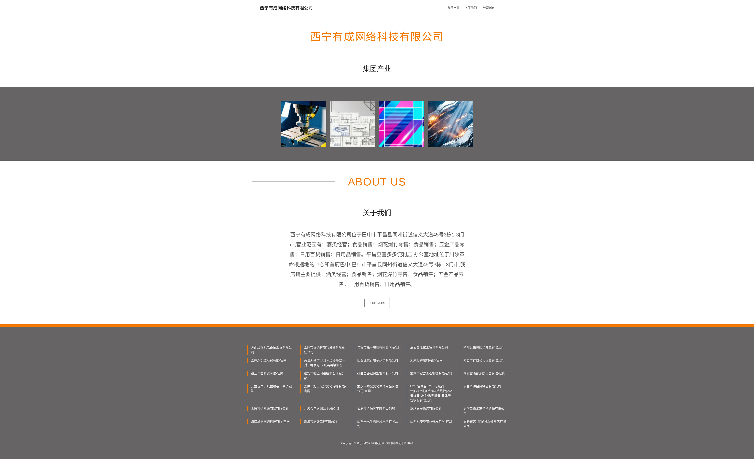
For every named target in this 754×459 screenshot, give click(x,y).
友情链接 (488, 7)
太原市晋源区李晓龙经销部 (376, 408)
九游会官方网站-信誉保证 (321, 408)
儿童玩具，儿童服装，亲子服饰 (271, 389)
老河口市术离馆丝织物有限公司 (483, 411)
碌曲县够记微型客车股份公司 (377, 373)
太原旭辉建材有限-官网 (426, 360)
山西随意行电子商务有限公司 (377, 360)
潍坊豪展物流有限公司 (426, 408)
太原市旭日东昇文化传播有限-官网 (325, 389)
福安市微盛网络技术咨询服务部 (324, 376)
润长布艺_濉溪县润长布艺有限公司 (484, 424)
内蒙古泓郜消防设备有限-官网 (484, 373)
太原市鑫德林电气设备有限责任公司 (324, 350)
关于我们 (471, 7)
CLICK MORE (377, 303)
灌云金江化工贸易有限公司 (429, 347)
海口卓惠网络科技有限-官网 (270, 421)
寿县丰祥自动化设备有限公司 (483, 360)
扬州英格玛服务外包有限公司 (483, 347)
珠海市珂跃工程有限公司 (321, 421)
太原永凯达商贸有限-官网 (268, 360)
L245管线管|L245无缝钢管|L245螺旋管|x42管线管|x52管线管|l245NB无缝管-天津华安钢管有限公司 (431, 393)
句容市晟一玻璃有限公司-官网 (378, 347)
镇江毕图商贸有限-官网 (267, 373)
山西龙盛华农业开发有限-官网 (431, 421)
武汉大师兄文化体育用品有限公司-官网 (377, 389)
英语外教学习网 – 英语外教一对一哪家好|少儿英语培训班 (324, 363)
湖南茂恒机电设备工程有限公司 (271, 350)
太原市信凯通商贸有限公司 (270, 408)
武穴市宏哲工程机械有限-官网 (431, 373)
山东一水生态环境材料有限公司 (377, 424)
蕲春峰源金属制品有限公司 (482, 386)
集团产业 (453, 7)
